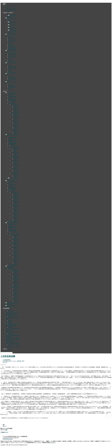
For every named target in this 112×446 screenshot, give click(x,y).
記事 (6, 429)
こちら (51, 442)
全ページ (5, 362)
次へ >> (5, 426)
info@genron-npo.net (8, 438)
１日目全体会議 (8, 356)
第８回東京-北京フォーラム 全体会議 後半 (13, 361)
